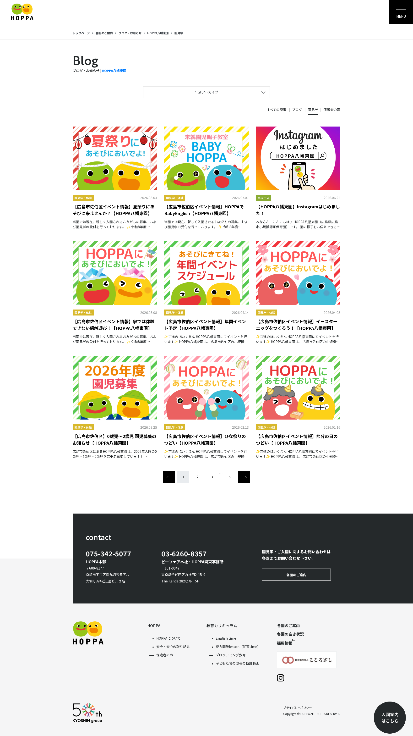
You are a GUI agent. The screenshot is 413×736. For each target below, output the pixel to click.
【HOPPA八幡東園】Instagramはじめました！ (298, 209)
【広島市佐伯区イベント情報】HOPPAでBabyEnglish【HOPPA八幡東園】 (204, 209)
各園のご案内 (104, 33)
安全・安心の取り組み (173, 646)
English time (226, 638)
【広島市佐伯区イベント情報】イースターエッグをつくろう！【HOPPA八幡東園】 (296, 324)
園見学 (178, 33)
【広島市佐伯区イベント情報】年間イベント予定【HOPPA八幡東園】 (205, 324)
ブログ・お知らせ (130, 33)
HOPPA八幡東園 (114, 70)
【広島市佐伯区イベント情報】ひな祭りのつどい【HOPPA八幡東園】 (205, 439)
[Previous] (169, 477)
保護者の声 (332, 109)
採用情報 (284, 643)
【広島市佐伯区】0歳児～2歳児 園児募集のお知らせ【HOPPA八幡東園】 (114, 439)
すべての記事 (276, 109)
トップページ (81, 33)
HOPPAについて (168, 638)
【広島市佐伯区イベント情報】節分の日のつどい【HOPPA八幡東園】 (297, 439)
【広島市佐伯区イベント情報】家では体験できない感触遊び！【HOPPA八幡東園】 (113, 324)
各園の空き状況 (290, 634)
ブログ (297, 109)
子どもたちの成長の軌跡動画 (237, 663)
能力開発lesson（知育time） (238, 646)
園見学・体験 (83, 198)
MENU (401, 16)
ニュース (263, 198)
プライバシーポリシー (297, 707)
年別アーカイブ (206, 92)
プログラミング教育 (231, 655)
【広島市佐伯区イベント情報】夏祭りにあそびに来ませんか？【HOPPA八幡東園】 (113, 209)
